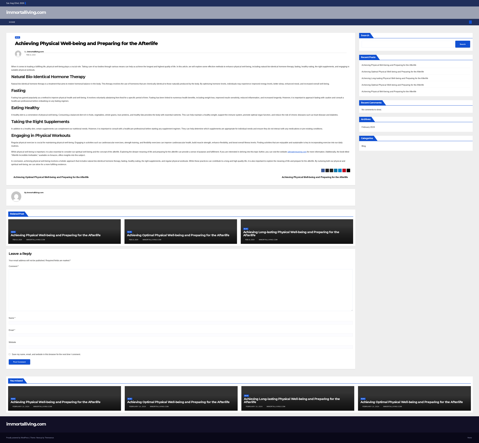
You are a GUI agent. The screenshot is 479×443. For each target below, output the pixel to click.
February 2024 (368, 127)
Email (12, 330)
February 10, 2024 (21, 406)
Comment (14, 266)
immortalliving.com (26, 12)
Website (12, 342)
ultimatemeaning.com (297, 152)
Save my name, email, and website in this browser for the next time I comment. (46, 354)
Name (12, 318)
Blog (17, 37)
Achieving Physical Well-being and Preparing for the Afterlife (315, 177)
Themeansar (49, 438)
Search (365, 35)
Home (12, 22)
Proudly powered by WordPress (17, 438)
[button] (466, 22)
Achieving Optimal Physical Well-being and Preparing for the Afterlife (51, 177)
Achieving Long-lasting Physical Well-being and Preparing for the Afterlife (291, 233)
